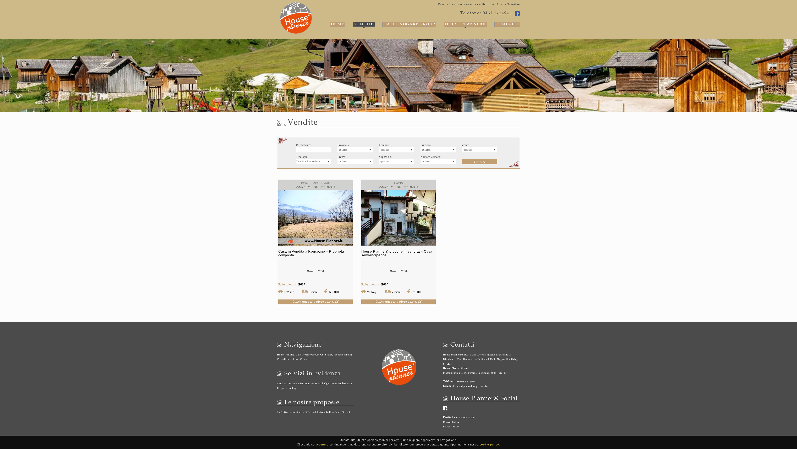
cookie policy (489, 444)
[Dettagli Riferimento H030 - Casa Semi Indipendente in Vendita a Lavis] (398, 192)
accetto (321, 444)
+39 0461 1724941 (465, 381)
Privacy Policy (451, 426)
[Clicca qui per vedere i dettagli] (315, 301)
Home (337, 24)
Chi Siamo (326, 354)
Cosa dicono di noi (287, 359)
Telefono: (448, 381)
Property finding (343, 354)
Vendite (364, 24)
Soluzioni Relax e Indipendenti (322, 412)
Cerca (479, 162)
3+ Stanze (298, 412)
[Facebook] (445, 408)
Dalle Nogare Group (409, 24)
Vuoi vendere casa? (342, 383)
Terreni (346, 412)
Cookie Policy (451, 421)
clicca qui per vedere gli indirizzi (470, 386)
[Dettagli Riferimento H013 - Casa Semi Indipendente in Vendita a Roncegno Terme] (315, 192)
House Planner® (465, 24)
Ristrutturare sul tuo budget (314, 383)
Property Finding (287, 387)
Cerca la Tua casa (287, 383)
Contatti (507, 24)
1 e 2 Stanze (284, 412)
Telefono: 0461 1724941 (486, 13)
